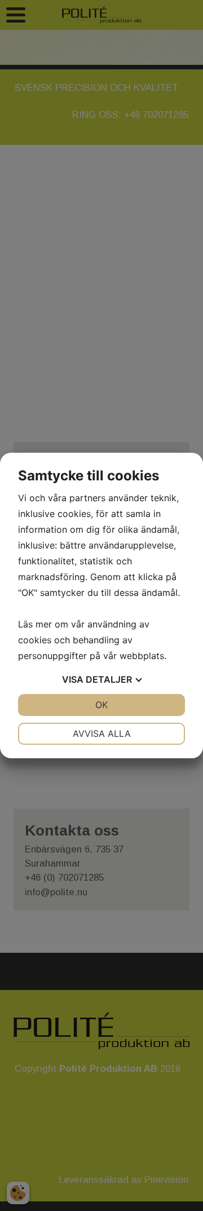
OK (101, 704)
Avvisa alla (102, 733)
